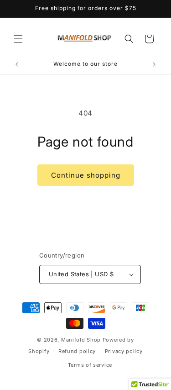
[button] (18, 39)
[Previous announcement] (17, 64)
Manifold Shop (81, 340)
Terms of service (90, 365)
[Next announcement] (154, 64)
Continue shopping (85, 175)
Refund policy (77, 351)
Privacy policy (124, 351)
